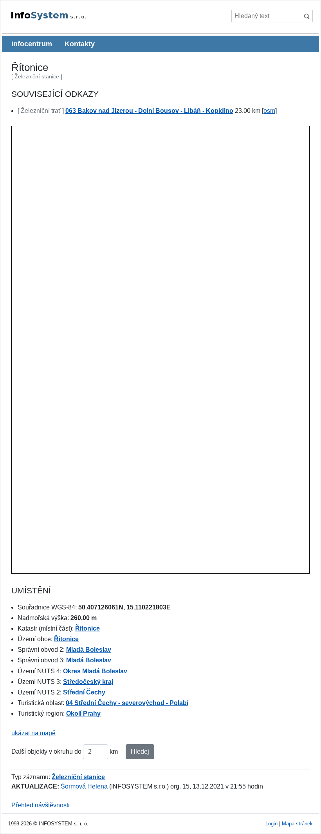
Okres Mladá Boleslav (95, 671)
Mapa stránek (297, 824)
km (114, 751)
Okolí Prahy (83, 713)
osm (269, 110)
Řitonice (87, 628)
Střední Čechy (84, 692)
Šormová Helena (84, 786)
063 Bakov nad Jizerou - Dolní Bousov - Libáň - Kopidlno (149, 110)
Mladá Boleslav (88, 649)
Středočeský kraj (88, 681)
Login (271, 824)
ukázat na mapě (33, 733)
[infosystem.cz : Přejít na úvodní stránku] (66, 19)
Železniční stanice (78, 777)
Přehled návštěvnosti (40, 805)
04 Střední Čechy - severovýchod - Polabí (127, 703)
